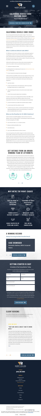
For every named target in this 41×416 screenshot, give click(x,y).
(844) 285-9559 (8, 141)
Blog (20, 397)
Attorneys (20, 390)
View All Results (18, 255)
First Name (9, 274)
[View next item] (22, 183)
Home (20, 388)
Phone (8, 278)
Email (22, 278)
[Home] (20, 6)
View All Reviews (26, 355)
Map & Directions (20, 382)
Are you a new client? (11, 281)
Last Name (23, 274)
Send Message (19, 302)
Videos (20, 395)
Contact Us (20, 399)
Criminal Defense (20, 392)
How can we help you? (11, 285)
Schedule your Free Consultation (19, 23)
